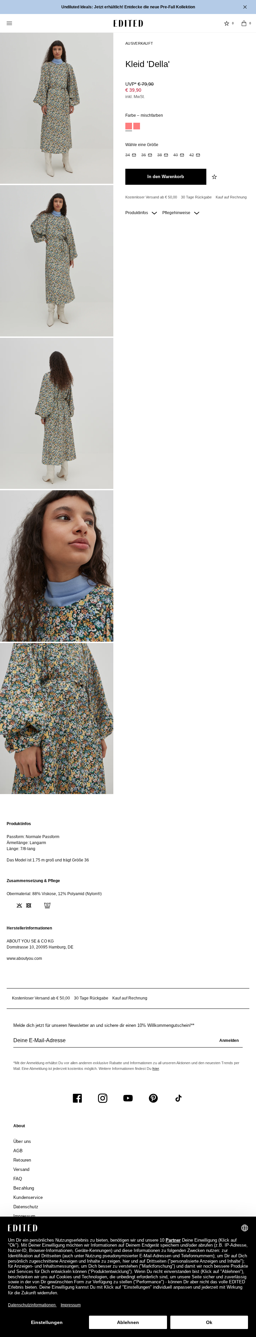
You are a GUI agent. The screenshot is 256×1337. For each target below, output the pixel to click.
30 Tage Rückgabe (196, 197)
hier (155, 1069)
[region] (128, 842)
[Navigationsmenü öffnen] (10, 23)
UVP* (139, 84)
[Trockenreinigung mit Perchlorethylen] (47, 905)
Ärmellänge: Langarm (26, 842)
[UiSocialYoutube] (128, 1098)
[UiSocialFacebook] (77, 1098)
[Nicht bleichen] (19, 905)
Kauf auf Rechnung (231, 197)
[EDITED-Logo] (128, 23)
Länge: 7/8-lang (21, 848)
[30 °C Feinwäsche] (10, 905)
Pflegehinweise (176, 212)
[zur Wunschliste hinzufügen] (215, 177)
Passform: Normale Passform (33, 836)
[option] (128, 127)
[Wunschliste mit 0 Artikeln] (226, 23)
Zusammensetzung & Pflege (33, 881)
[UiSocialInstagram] (102, 1098)
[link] (19, 1127)
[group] (128, 1043)
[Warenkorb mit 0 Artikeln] (244, 23)
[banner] (128, 7)
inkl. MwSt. (135, 96)
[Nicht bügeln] (38, 905)
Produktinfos (137, 212)
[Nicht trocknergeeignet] (28, 905)
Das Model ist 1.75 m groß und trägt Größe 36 (48, 860)
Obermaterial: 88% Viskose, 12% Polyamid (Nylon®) (54, 893)
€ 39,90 (133, 90)
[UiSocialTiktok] (178, 1098)
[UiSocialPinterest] (153, 1098)
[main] (128, 891)
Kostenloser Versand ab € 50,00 (151, 197)
